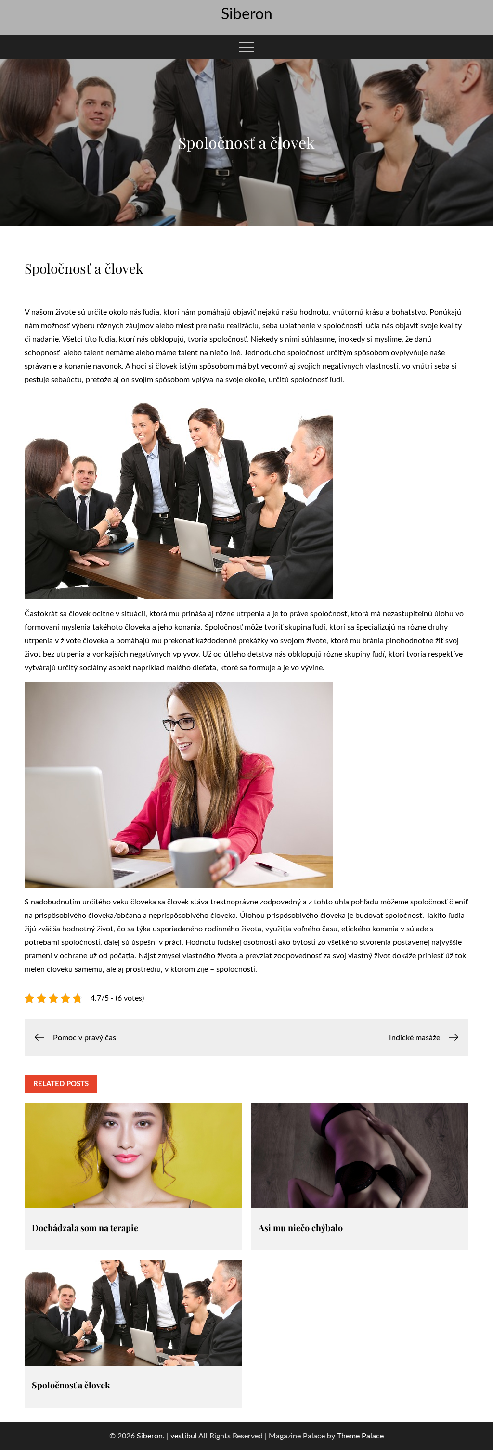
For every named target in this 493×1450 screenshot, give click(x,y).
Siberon (246, 14)
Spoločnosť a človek (71, 1385)
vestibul (183, 1436)
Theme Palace (360, 1436)
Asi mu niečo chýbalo (301, 1228)
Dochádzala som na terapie (85, 1228)
